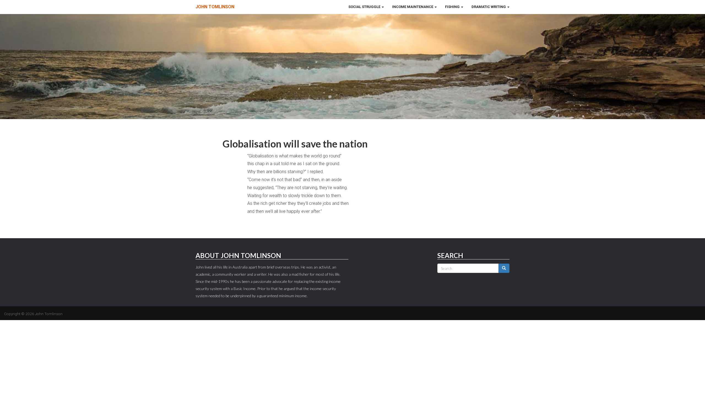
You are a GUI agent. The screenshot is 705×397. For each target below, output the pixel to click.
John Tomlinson (215, 6)
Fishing (452, 7)
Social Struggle (364, 7)
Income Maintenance (413, 7)
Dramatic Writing (489, 7)
